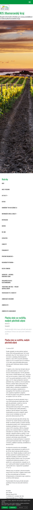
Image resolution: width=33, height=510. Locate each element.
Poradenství (5, 250)
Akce (3, 183)
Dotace (3, 202)
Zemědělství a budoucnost (9, 311)
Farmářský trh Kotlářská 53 (9, 208)
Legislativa (4, 238)
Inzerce (4, 226)
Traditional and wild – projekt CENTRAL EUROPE (10, 288)
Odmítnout (12, 507)
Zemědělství (5, 305)
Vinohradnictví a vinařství (9, 293)
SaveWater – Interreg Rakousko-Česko (7, 275)
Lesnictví (4, 244)
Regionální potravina (7, 262)
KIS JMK (4, 232)
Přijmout (5, 507)
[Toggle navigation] (29, 2)
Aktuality (4, 195)
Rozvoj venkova (6, 268)
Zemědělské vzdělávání (8, 299)
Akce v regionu (6, 189)
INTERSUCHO (5, 220)
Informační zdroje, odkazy (9, 214)
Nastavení (21, 507)
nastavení (18, 504)
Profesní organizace (7, 256)
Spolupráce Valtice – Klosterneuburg (7, 281)
